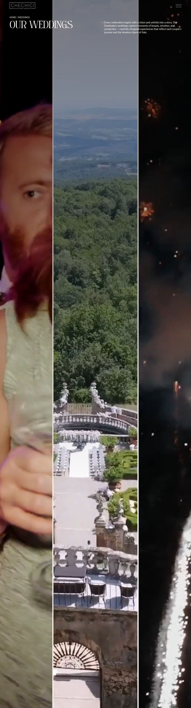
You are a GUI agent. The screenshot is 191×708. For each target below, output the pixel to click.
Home (13, 17)
